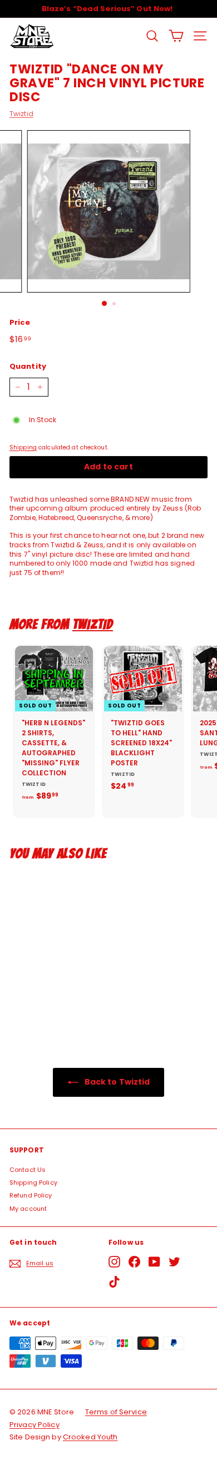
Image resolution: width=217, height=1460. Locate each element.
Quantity (27, 367)
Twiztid (21, 113)
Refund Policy (30, 1195)
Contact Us (27, 1169)
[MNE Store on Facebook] (134, 1262)
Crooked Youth (90, 1437)
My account (28, 1208)
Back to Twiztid (116, 1081)
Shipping (23, 447)
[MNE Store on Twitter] (174, 1262)
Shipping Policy (33, 1182)
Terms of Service (116, 1412)
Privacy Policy (34, 1424)
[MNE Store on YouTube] (154, 1262)
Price (20, 323)
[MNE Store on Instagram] (114, 1262)
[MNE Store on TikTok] (114, 1282)
